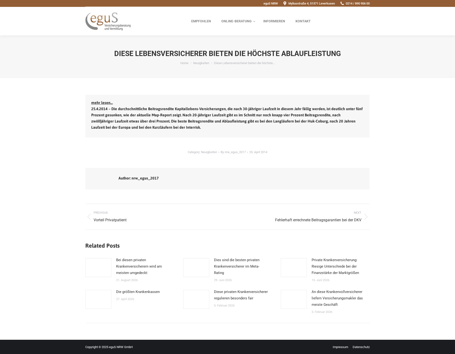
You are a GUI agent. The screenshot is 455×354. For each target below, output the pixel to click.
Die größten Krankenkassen (138, 292)
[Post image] (98, 267)
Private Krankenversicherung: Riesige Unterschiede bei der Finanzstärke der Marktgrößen (335, 266)
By (233, 152)
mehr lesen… (102, 102)
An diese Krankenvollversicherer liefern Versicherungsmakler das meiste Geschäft (337, 298)
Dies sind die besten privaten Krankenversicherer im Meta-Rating (236, 266)
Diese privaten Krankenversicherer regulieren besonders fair (241, 295)
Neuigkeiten (209, 152)
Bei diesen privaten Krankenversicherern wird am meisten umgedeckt (139, 266)
